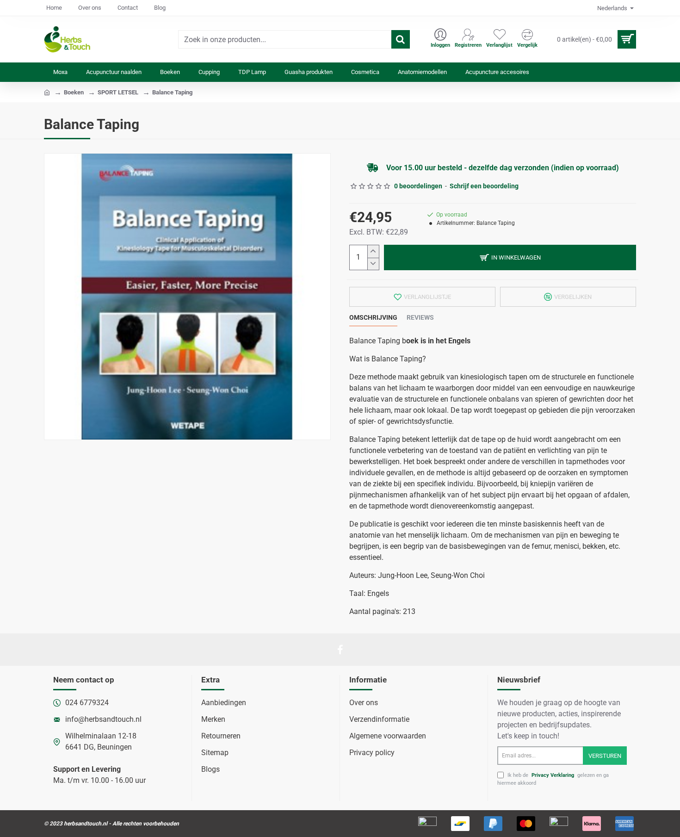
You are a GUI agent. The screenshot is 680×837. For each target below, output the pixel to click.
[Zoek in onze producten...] (400, 39)
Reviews (420, 317)
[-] (373, 264)
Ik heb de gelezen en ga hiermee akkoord (553, 779)
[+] (373, 251)
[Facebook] (340, 649)
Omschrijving (373, 317)
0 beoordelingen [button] (418, 186)
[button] (510, 257)
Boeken (74, 92)
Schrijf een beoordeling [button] (484, 186)
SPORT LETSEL (118, 92)
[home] (47, 92)
